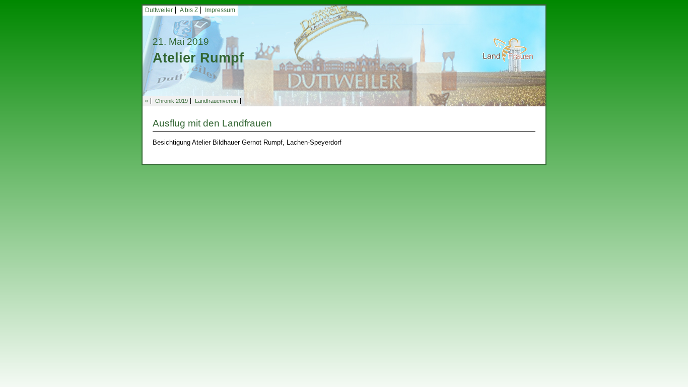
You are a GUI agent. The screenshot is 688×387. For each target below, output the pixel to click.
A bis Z (189, 10)
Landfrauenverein (216, 101)
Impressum (220, 10)
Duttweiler (159, 10)
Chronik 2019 (171, 101)
